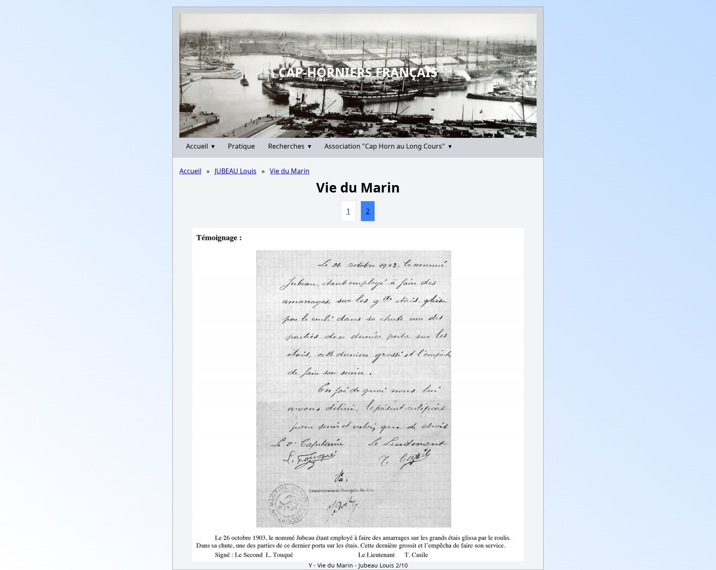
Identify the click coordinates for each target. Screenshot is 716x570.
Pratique (241, 146)
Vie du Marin (290, 171)
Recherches (289, 146)
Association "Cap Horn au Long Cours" (388, 146)
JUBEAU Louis (235, 171)
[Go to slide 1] (355, 131)
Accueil (200, 146)
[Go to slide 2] (360, 131)
